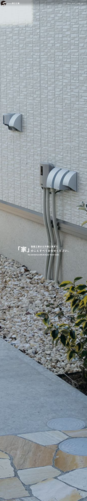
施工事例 (73, 3)
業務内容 (69, 3)
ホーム (65, 3)
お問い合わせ (83, 3)
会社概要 (78, 3)
